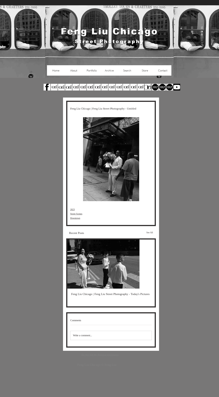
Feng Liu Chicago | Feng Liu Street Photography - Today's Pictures (110, 294)
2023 (72, 209)
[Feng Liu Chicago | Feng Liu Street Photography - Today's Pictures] (111, 264)
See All (149, 232)
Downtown (75, 218)
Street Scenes (76, 214)
